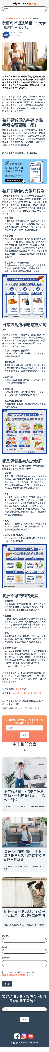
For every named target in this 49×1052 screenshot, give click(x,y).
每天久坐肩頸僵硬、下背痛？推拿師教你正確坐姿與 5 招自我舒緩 (24, 856)
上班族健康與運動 (8, 18)
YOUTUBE (37, 693)
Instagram (26, 693)
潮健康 (20, 32)
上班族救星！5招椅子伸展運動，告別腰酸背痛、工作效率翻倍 (24, 796)
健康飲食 (19, 18)
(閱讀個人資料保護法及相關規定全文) (17, 975)
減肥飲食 (26, 18)
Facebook (20, 35)
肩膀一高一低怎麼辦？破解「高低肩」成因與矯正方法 (24, 913)
